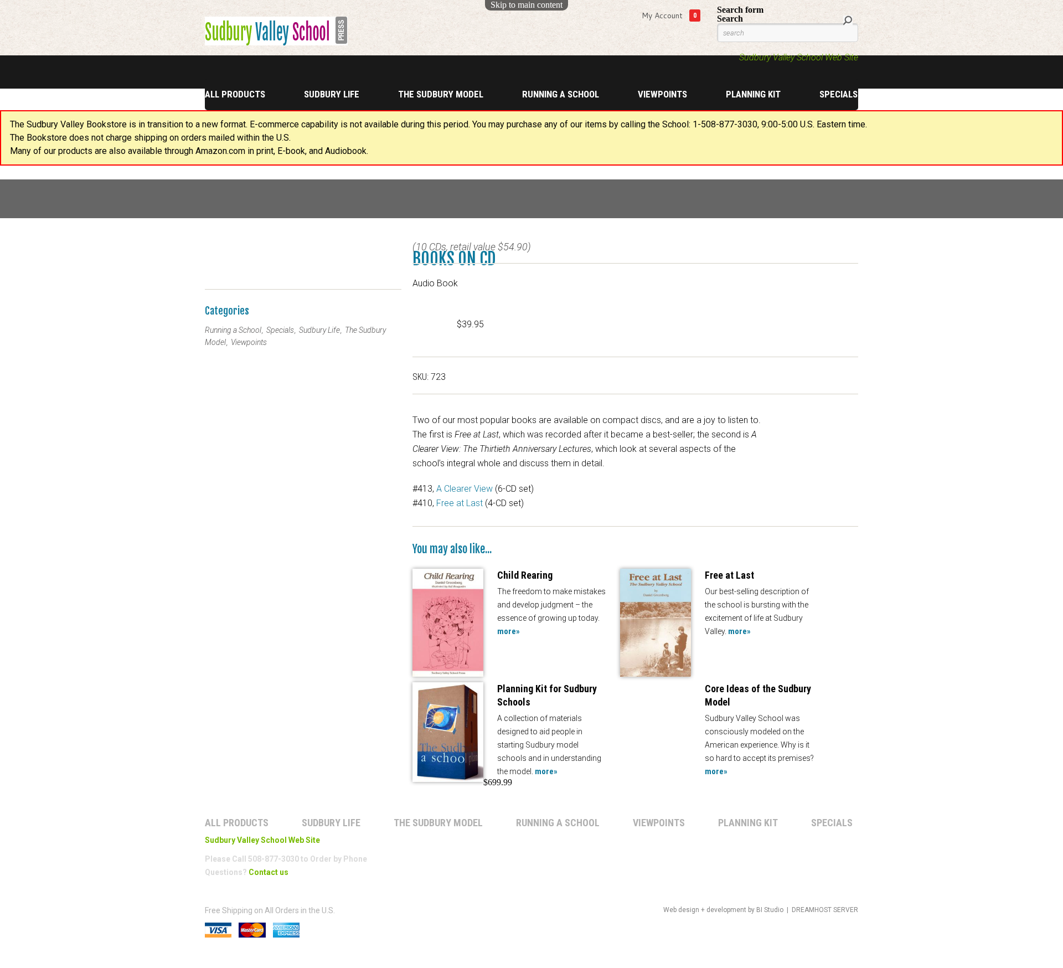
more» (508, 631)
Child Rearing (525, 575)
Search (730, 18)
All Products (235, 94)
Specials (838, 94)
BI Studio (769, 910)
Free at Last (459, 503)
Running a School (560, 94)
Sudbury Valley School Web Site (798, 57)
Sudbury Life (331, 94)
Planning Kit (753, 94)
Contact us (268, 872)
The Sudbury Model (440, 94)
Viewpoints (662, 94)
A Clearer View (464, 488)
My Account (662, 15)
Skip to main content (527, 4)
